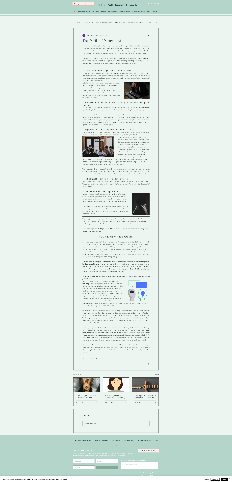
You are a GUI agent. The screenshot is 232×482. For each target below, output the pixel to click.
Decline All (215, 479)
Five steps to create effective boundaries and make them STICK (145, 396)
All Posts (76, 23)
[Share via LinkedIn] (92, 358)
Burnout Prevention (135, 23)
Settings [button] (206, 479)
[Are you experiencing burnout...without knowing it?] (116, 385)
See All (157, 374)
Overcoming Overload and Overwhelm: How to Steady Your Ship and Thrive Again (86, 396)
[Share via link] (97, 358)
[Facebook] (151, 3)
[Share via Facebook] (83, 358)
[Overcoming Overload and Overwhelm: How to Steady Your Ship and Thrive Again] (86, 385)
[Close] (230, 479)
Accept (224, 479)
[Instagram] (155, 3)
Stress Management (104, 23)
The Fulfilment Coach (118, 5)
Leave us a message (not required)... (134, 460)
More (149, 23)
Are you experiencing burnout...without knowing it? (115, 396)
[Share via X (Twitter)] (88, 358)
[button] (156, 23)
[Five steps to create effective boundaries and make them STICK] (145, 385)
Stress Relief (88, 23)
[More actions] (148, 35)
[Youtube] (158, 3)
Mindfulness (120, 23)
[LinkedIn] (148, 3)
